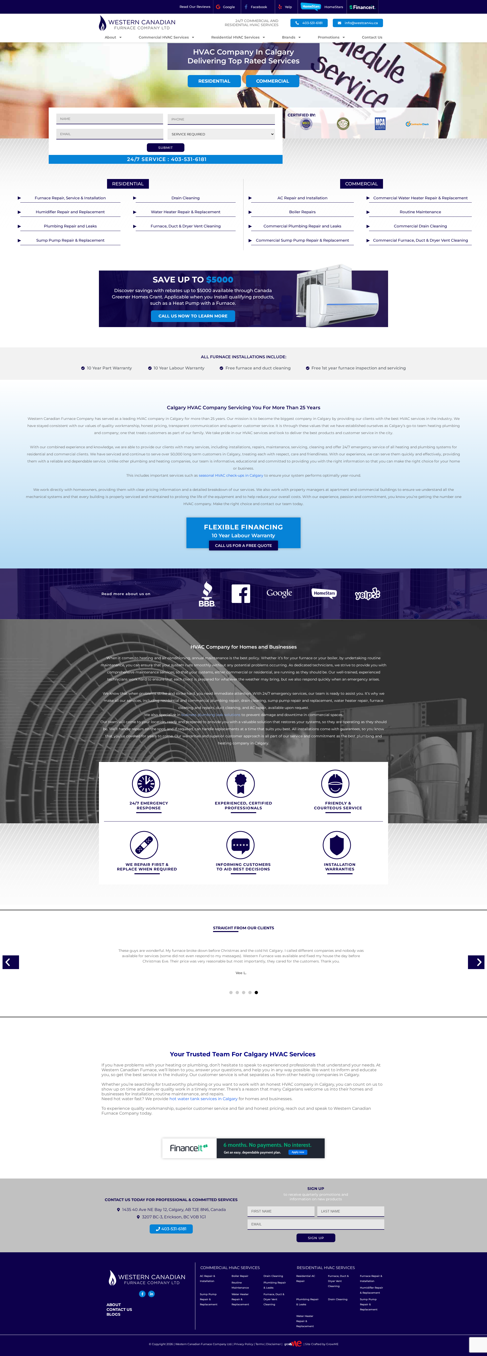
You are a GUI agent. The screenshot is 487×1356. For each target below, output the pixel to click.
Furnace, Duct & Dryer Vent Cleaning (274, 1299)
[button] (11, 962)
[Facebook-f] (142, 1294)
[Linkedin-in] (151, 1294)
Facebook (259, 7)
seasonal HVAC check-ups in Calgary (231, 475)
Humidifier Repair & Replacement (371, 1290)
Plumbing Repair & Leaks (275, 1285)
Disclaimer (273, 1344)
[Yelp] (280, 7)
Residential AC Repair (305, 1278)
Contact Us (372, 37)
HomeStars (333, 7)
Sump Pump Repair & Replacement (208, 1299)
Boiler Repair (240, 1276)
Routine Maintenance (240, 1285)
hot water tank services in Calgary (203, 1098)
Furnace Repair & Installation (371, 1278)
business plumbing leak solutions (210, 714)
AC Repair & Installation (207, 1278)
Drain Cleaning (273, 1276)
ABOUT (114, 1304)
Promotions (328, 37)
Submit (165, 148)
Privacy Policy (243, 1344)
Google (229, 7)
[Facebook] (246, 7)
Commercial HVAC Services (164, 37)
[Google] (218, 7)
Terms (259, 1344)
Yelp (288, 7)
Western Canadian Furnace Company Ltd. (203, 1344)
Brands (288, 37)
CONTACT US (119, 1309)
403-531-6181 (189, 159)
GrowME (332, 1344)
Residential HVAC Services (235, 37)
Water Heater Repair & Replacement (240, 1299)
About (110, 37)
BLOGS (113, 1314)
